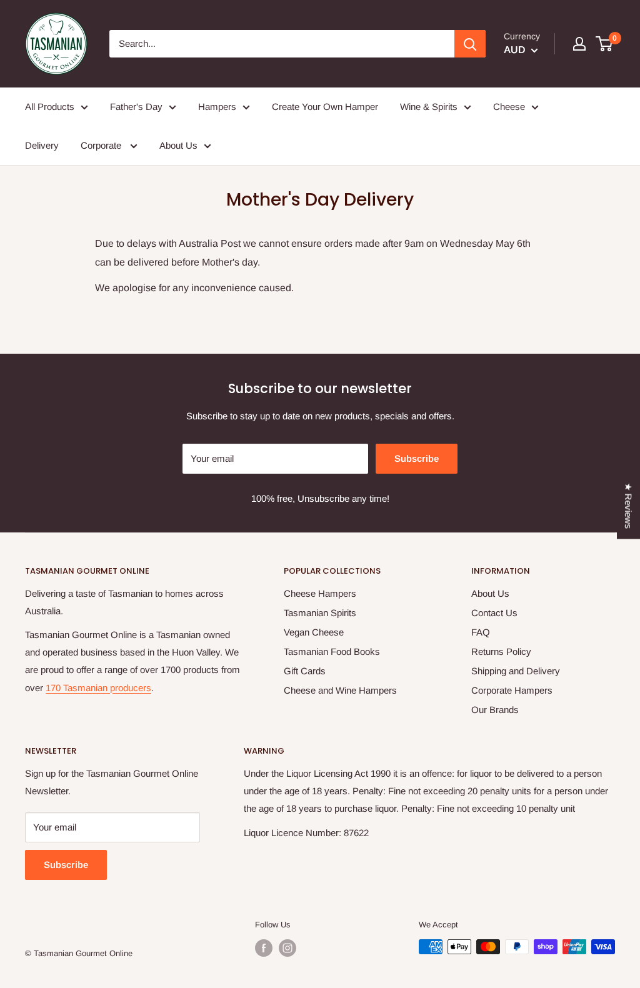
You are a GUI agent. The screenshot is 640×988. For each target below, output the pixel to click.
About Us (490, 593)
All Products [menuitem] (49, 106)
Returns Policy (501, 651)
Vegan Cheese (314, 632)
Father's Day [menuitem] (136, 106)
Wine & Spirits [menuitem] (429, 106)
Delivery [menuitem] (42, 145)
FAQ (480, 632)
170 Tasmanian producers (98, 687)
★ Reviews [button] (628, 505)
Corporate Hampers (511, 690)
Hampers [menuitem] (217, 106)
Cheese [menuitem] (509, 106)
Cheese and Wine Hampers (340, 690)
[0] (604, 43)
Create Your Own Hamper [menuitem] (325, 106)
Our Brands (495, 709)
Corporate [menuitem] (102, 145)
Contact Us (494, 612)
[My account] (579, 44)
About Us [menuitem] (178, 145)
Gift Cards (305, 671)
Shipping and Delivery (515, 671)
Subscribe (416, 458)
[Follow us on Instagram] (287, 948)
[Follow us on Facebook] (263, 948)
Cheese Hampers (320, 593)
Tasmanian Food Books (332, 651)
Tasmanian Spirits (320, 612)
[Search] (470, 43)
